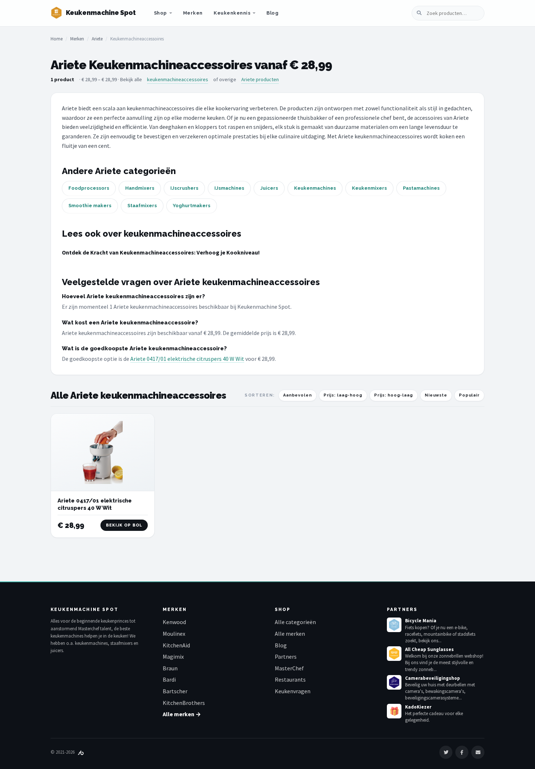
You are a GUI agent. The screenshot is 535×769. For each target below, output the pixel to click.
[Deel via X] (445, 752)
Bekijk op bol (124, 525)
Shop (160, 13)
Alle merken (290, 633)
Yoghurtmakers (191, 205)
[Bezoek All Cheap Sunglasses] (394, 653)
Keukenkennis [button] (232, 13)
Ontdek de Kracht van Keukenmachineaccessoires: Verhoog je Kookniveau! (161, 252)
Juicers (269, 188)
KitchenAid (176, 645)
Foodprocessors (88, 188)
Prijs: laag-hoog (343, 395)
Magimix (173, 656)
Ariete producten (260, 79)
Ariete (97, 39)
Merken (193, 13)
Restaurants (290, 679)
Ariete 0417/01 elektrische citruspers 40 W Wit (187, 358)
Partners (286, 656)
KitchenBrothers (184, 702)
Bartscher (175, 691)
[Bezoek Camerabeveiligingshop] (394, 682)
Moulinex (174, 633)
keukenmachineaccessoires (177, 79)
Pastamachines (421, 188)
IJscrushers (184, 188)
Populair (469, 395)
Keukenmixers (369, 188)
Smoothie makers (89, 205)
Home (57, 39)
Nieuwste (436, 395)
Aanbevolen (297, 395)
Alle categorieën (295, 622)
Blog (272, 13)
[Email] (477, 752)
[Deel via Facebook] (461, 752)
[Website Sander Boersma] (81, 752)
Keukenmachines (315, 188)
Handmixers (139, 188)
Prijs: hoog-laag (393, 395)
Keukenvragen (292, 691)
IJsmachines (229, 188)
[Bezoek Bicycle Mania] (394, 625)
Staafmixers (142, 205)
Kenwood (174, 622)
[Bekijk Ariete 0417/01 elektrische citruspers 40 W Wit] (102, 452)
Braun (170, 668)
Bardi (169, 679)
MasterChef (289, 668)
